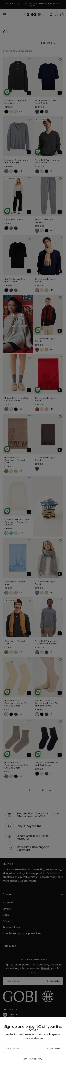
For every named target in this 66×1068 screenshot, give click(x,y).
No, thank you (33, 1058)
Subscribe (53, 1048)
